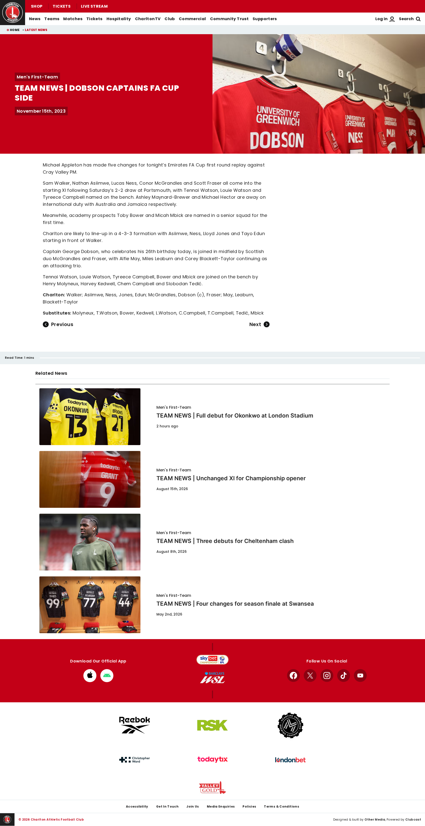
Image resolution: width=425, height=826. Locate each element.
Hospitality (118, 19)
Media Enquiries (221, 806)
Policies (249, 806)
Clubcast (413, 819)
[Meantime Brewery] (290, 725)
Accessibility (137, 806)
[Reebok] (134, 725)
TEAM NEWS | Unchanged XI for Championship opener (231, 478)
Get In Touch (167, 806)
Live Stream (94, 6)
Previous (62, 324)
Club (170, 19)
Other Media (374, 819)
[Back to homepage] (12, 12)
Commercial (192, 19)
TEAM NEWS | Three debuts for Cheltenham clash (225, 541)
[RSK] (212, 725)
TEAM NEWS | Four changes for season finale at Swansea (235, 603)
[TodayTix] (212, 760)
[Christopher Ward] (134, 760)
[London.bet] (290, 760)
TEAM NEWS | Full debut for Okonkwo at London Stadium (234, 415)
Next (255, 324)
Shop (36, 6)
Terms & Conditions (281, 806)
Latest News (36, 30)
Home (14, 30)
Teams (51, 19)
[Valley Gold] (212, 787)
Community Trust (229, 19)
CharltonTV (148, 19)
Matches (72, 19)
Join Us (192, 806)
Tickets (62, 6)
